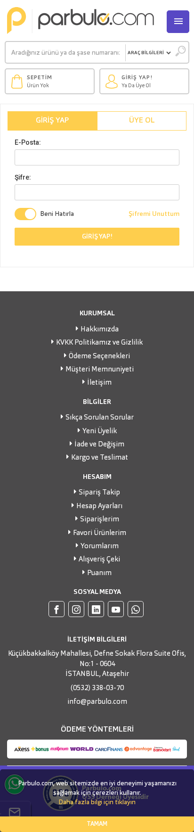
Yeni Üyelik (99, 431)
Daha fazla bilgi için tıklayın (97, 802)
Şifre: (23, 177)
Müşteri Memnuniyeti (99, 369)
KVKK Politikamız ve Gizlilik (99, 342)
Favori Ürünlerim (99, 533)
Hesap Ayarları (99, 506)
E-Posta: (28, 142)
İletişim (99, 383)
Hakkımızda (100, 329)
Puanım (99, 573)
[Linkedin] (96, 609)
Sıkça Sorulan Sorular (99, 417)
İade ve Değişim (99, 444)
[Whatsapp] (136, 609)
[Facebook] (56, 609)
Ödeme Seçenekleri (99, 356)
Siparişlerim (99, 519)
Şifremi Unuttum (154, 214)
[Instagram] (76, 609)
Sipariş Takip (99, 492)
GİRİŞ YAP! (97, 236)
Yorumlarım (100, 546)
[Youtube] (116, 609)
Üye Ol (142, 120)
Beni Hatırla (57, 214)
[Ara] (180, 53)
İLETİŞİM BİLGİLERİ (97, 639)
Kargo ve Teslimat (99, 457)
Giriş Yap (52, 120)
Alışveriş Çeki (99, 559)
